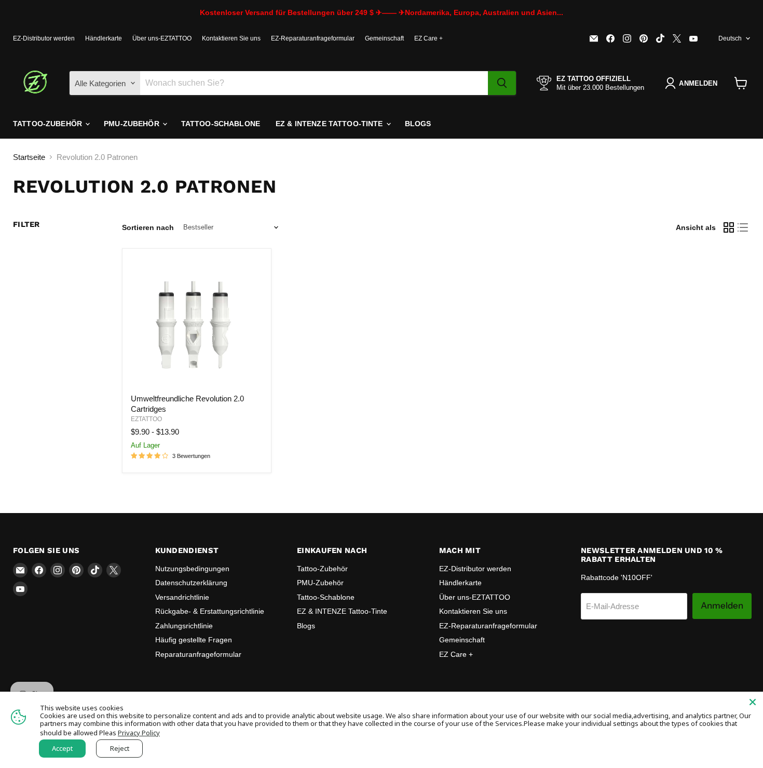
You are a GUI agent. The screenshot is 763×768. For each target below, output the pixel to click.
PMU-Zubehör (132, 123)
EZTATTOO (146, 419)
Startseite (29, 157)
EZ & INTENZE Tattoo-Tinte (330, 123)
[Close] (752, 702)
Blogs (418, 123)
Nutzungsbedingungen (192, 568)
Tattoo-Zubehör (48, 123)
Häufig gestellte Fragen (193, 640)
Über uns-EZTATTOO (162, 38)
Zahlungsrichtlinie (184, 626)
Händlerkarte (103, 38)
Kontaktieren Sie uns (231, 38)
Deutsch (730, 38)
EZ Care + (428, 38)
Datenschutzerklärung (191, 582)
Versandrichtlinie (182, 597)
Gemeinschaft (384, 38)
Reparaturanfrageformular (198, 654)
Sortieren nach (148, 227)
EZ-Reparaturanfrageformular (313, 38)
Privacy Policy (139, 732)
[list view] (743, 227)
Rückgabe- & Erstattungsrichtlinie (209, 611)
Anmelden (722, 605)
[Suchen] (502, 83)
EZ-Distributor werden (44, 38)
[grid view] (728, 227)
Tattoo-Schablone (220, 123)
